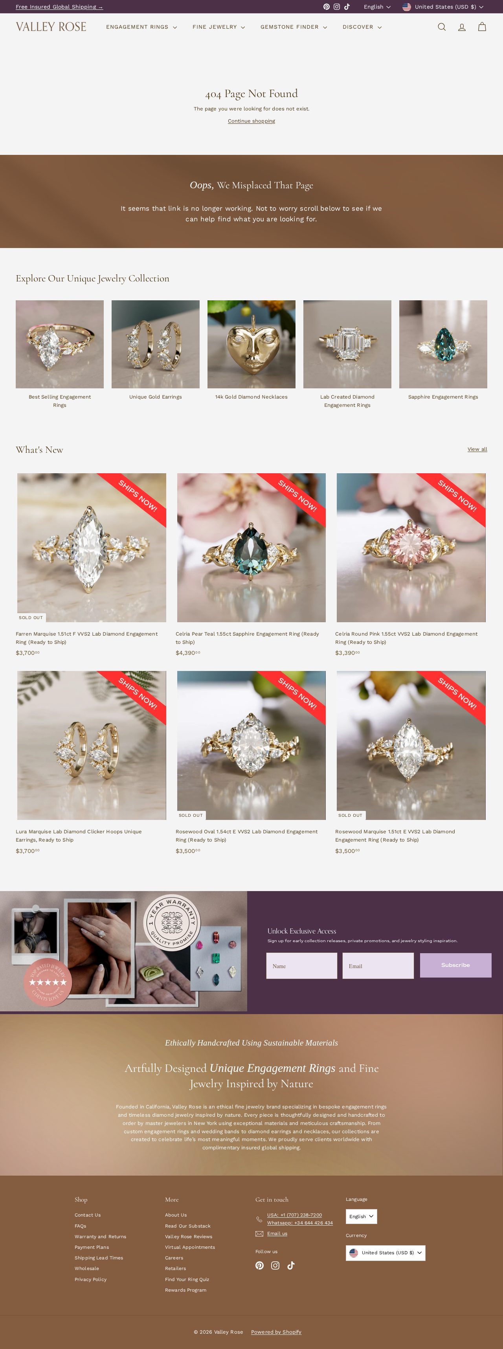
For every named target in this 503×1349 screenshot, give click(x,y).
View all (477, 449)
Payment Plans (92, 1247)
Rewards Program (185, 1290)
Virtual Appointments (190, 1247)
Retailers (175, 1268)
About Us (176, 1215)
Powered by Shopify (276, 1332)
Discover (359, 27)
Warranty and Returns (101, 1236)
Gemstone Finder (291, 27)
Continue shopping (251, 121)
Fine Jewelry (216, 27)
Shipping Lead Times (99, 1258)
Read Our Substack (188, 1226)
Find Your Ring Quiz (187, 1279)
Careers (174, 1258)
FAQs (80, 1226)
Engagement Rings (138, 27)
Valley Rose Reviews (188, 1236)
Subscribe (455, 965)
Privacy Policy (90, 1279)
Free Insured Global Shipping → (59, 7)
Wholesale (87, 1268)
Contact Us (88, 1215)
